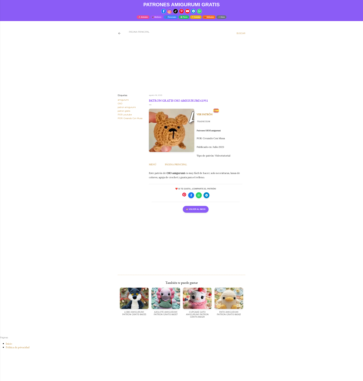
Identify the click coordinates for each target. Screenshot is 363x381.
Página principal (139, 32)
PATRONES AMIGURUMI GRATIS (181, 4)
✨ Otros (221, 17)
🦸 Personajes (170, 17)
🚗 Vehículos (209, 17)
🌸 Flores (183, 17)
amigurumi (123, 100)
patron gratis (124, 111)
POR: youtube (125, 114)
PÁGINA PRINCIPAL (176, 164)
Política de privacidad (17, 347)
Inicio (9, 343)
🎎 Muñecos (156, 17)
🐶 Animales (143, 17)
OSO (120, 103)
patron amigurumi (127, 107)
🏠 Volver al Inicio (195, 209)
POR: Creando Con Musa (130, 118)
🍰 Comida (196, 17)
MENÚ (152, 164)
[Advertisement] (181, 67)
